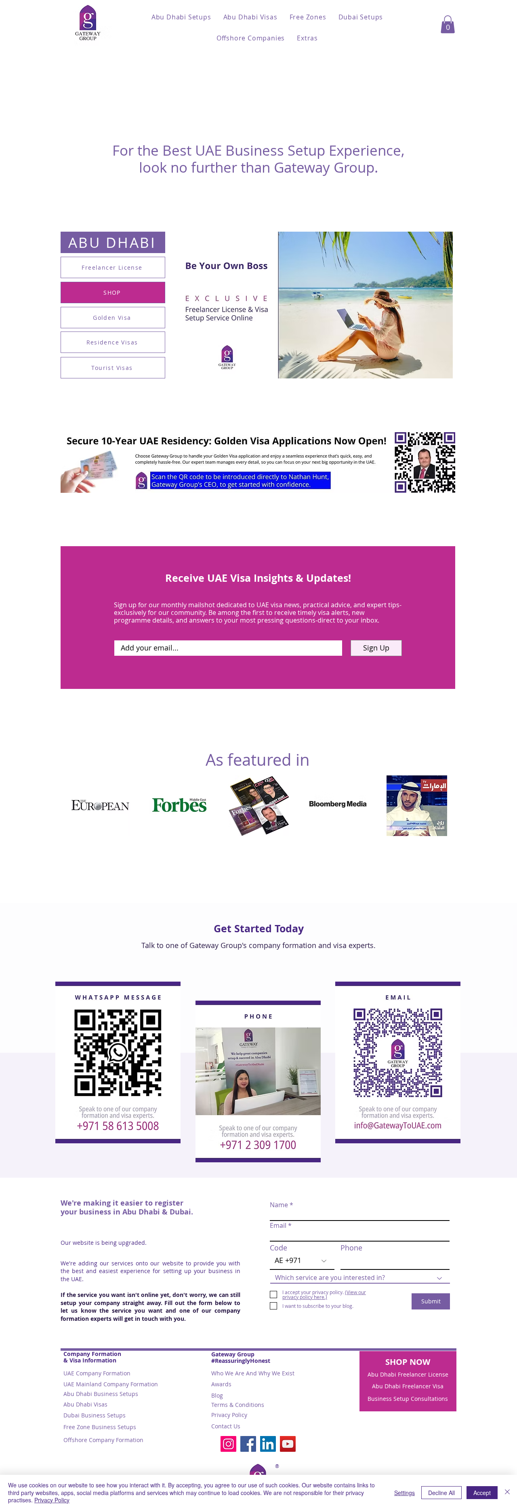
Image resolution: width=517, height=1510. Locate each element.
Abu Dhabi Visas (85, 1404)
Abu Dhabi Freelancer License (408, 1374)
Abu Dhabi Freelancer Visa (407, 1386)
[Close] (507, 1492)
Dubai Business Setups (94, 1415)
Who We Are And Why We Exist (252, 1373)
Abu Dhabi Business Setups (100, 1394)
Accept (482, 1493)
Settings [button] (404, 1493)
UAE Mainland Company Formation (110, 1384)
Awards (221, 1384)
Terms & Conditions (237, 1405)
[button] (181, 16)
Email (278, 1225)
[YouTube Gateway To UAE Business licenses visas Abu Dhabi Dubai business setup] (288, 1444)
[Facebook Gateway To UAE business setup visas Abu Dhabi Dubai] (248, 1444)
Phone (351, 1247)
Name (279, 1205)
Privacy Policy (229, 1415)
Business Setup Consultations (408, 1398)
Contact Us (225, 1426)
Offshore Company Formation (103, 1440)
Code (278, 1247)
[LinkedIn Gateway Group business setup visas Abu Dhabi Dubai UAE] (268, 1444)
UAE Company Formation (96, 1373)
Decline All (441, 1493)
